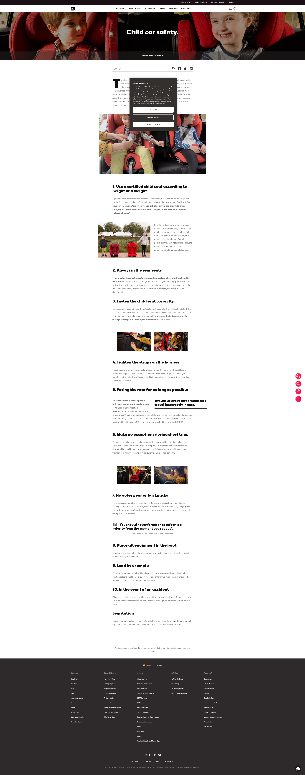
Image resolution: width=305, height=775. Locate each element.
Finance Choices (109, 703)
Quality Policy (209, 698)
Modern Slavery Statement (213, 717)
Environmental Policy (211, 703)
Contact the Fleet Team (179, 693)
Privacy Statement (159, 103)
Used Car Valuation (111, 712)
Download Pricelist (77, 717)
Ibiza (72, 688)
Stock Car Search (77, 722)
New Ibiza (74, 679)
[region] (153, 104)
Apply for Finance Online (112, 707)
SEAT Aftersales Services (145, 693)
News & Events (209, 688)
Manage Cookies (153, 117)
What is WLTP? (209, 707)
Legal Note (134, 761)
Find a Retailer (109, 698)
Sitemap (158, 761)
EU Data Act (208, 726)
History (206, 693)
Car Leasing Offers (177, 688)
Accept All (153, 110)
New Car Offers (109, 679)
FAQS (139, 736)
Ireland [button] (148, 665)
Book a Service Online (144, 684)
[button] (152, 144)
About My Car (142, 679)
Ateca (73, 707)
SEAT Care (141, 703)
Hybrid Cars (150, 9)
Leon (72, 693)
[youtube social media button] (159, 754)
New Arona (75, 684)
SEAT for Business (177, 679)
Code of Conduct (210, 712)
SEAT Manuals (142, 688)
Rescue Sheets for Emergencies (148, 717)
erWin (139, 726)
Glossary (140, 731)
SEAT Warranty (142, 707)
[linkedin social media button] (154, 754)
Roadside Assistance (144, 722)
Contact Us (208, 679)
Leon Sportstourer (77, 698)
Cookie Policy (146, 761)
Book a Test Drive (110, 693)
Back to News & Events (151, 56)
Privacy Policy (169, 761)
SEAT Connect (142, 698)
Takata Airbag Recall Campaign (148, 741)
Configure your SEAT (111, 684)
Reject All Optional (153, 124)
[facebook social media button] (150, 754)
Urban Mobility (209, 684)
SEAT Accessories (143, 712)
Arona (73, 703)
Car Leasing (175, 684)
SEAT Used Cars (109, 717)
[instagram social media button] (145, 754)
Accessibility (208, 722)
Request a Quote (110, 688)
